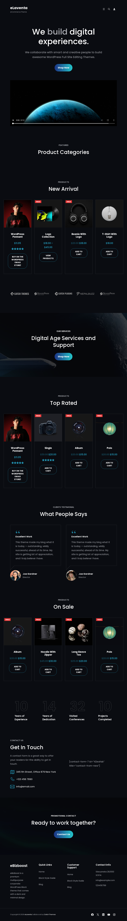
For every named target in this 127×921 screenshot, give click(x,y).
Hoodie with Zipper (48, 653)
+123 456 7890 (24, 779)
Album (79, 448)
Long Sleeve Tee (79, 653)
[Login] (114, 9)
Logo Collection (48, 235)
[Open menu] (103, 9)
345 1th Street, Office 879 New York (36, 772)
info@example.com (105, 880)
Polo (109, 448)
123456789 (101, 885)
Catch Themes (50, 914)
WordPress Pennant (17, 235)
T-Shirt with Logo (109, 235)
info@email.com (25, 786)
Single (48, 448)
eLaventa (19, 7)
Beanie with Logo (79, 235)
